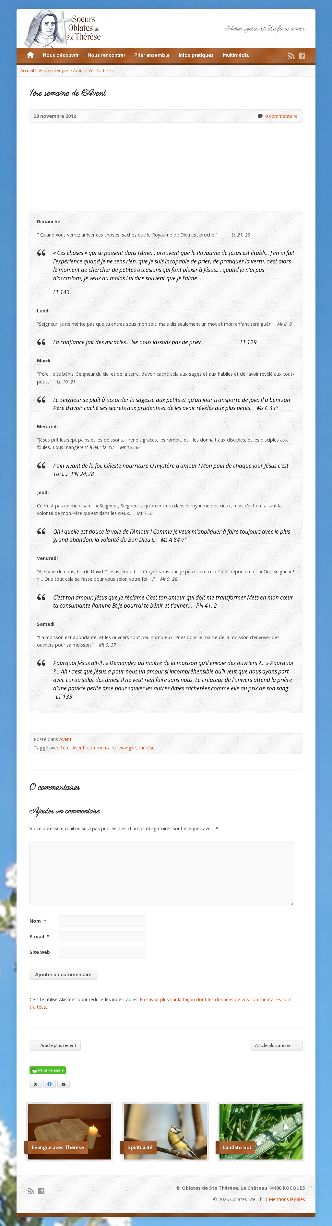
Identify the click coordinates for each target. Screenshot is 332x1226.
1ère (65, 748)
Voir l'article (100, 70)
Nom (38, 921)
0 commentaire (260, 116)
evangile (127, 748)
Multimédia (236, 55)
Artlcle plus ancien (276, 1045)
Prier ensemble (152, 55)
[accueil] (30, 55)
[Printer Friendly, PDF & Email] (48, 1070)
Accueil (27, 70)
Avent (78, 70)
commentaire (101, 748)
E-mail (40, 936)
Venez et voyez (53, 70)
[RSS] (291, 56)
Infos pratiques (196, 55)
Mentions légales (287, 1199)
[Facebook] (302, 56)
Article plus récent (55, 1045)
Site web (40, 952)
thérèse (146, 748)
